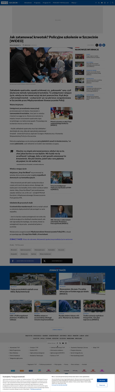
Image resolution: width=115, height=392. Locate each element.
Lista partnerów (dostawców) (59, 385)
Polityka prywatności (35, 389)
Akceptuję (102, 380)
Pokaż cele (102, 385)
